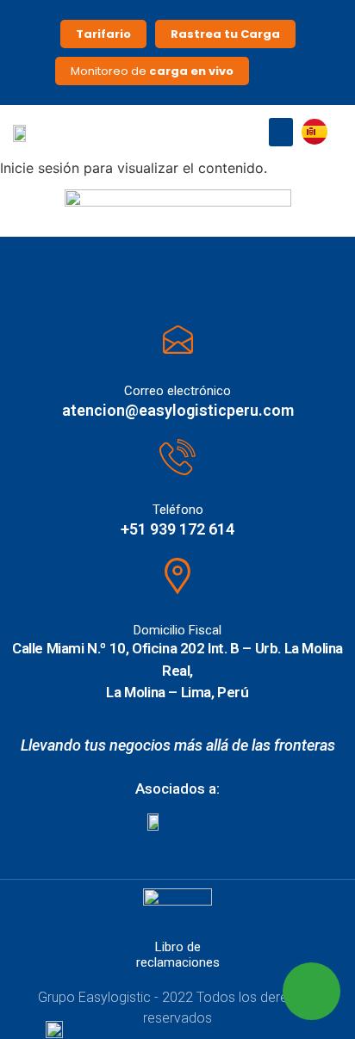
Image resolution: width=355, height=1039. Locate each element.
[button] (281, 132)
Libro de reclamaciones (178, 954)
